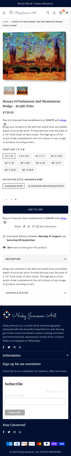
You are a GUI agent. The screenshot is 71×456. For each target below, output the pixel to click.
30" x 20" (25, 162)
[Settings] (66, 12)
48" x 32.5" (11, 169)
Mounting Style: (22, 179)
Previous (5, 57)
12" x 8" (9, 156)
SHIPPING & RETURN (17, 292)
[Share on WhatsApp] (29, 226)
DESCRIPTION (13, 259)
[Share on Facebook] (24, 226)
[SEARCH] (48, 12)
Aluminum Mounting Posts (46, 186)
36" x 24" (41, 162)
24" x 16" (10, 162)
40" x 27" (56, 162)
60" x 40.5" (28, 169)
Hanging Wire (13, 186)
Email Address (14, 395)
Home (5, 21)
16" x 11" (40, 156)
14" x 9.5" (24, 156)
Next (65, 57)
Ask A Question (47, 226)
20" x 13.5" (57, 156)
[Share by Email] (33, 226)
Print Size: (14, 149)
